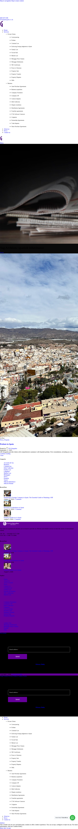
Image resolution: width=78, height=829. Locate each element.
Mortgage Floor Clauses (17, 59)
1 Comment (17, 499)
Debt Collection (15, 102)
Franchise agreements (17, 111)
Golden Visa (7, 623)
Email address (14, 649)
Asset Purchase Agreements (18, 86)
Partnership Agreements (17, 120)
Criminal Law (15, 43)
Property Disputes (16, 77)
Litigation (14, 117)
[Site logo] (13, 27)
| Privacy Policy (12, 676)
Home (2, 252)
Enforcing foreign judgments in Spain (21, 46)
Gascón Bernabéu (16, 674)
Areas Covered (8, 583)
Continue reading (5, 453)
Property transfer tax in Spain (12, 517)
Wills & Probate (8, 483)
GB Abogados (12, 448)
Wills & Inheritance (9, 482)
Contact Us (7, 586)
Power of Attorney (16, 68)
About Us (7, 581)
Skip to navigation (5, 1)
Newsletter (3, 633)
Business (6, 464)
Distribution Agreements (18, 108)
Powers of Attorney (10, 591)
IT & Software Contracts (18, 114)
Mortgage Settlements (17, 62)
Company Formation (17, 92)
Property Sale (15, 71)
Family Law (14, 49)
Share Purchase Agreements (18, 126)
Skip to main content (17, 1)
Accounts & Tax (9, 463)
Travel (6, 480)
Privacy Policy (40, 664)
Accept (8, 828)
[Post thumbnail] (7, 496)
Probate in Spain (7, 444)
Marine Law (14, 55)
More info (3, 828)
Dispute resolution (16, 105)
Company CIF (15, 95)
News (2, 440)
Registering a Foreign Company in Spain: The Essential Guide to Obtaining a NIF (28, 497)
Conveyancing (15, 37)
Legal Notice (4, 676)
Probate (13, 40)
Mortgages (7, 475)
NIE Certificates (15, 65)
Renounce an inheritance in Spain (14, 507)
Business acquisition (16, 89)
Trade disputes (15, 123)
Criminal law (8, 466)
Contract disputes (16, 99)
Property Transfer (16, 74)
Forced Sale (14, 52)
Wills (12, 80)
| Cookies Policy (22, 676)
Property (6, 440)
